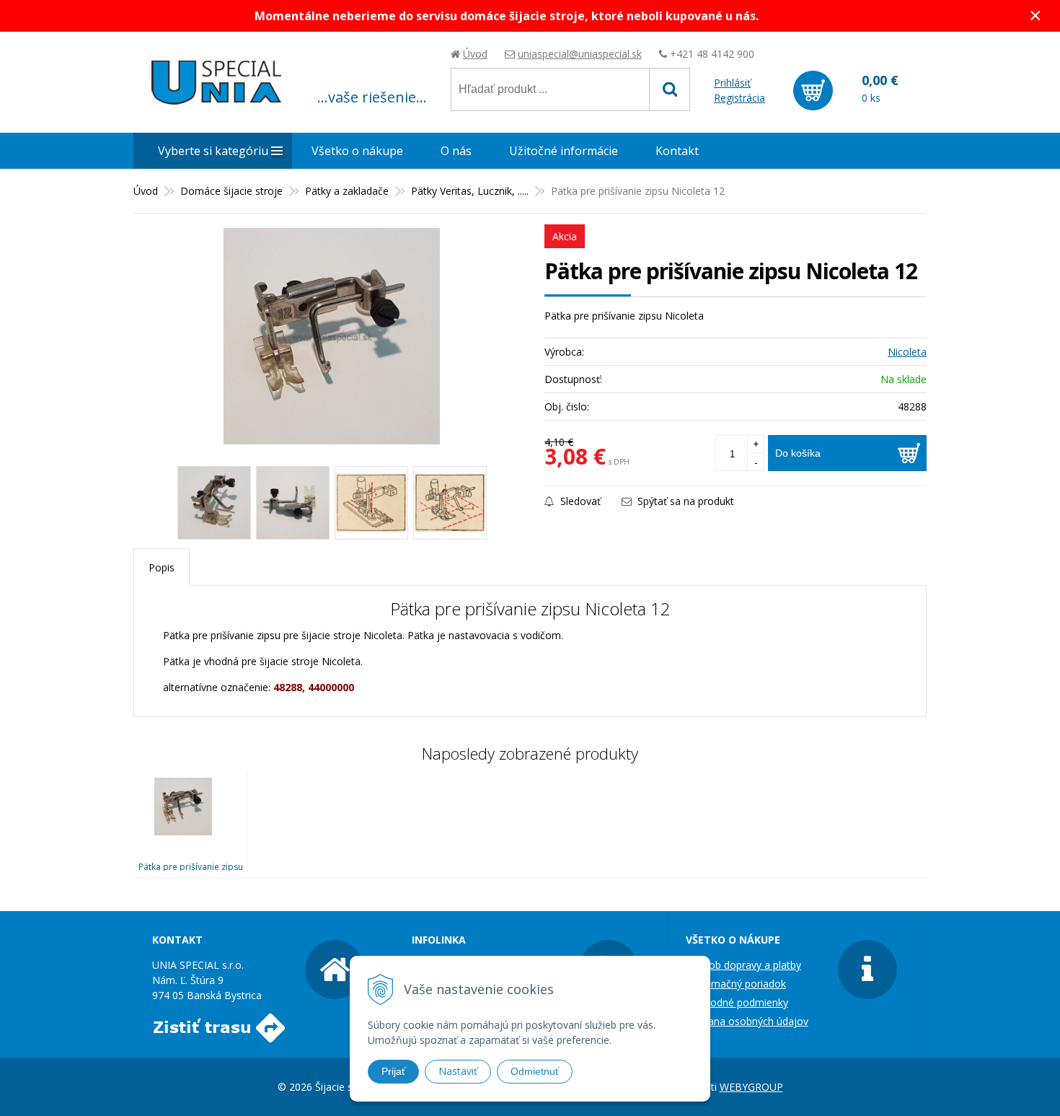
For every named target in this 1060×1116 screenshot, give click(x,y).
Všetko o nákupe (357, 151)
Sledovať (579, 501)
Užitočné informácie (563, 151)
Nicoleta (907, 352)
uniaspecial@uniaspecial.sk (580, 54)
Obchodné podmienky (737, 1002)
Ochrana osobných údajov (747, 1021)
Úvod (475, 54)
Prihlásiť (732, 82)
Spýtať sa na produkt (684, 501)
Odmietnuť (535, 1071)
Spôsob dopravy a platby (743, 965)
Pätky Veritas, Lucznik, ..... (470, 191)
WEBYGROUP (751, 1087)
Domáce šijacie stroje (231, 191)
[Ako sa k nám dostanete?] (219, 1035)
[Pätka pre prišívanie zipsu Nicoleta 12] (331, 336)
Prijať (393, 1071)
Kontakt (677, 151)
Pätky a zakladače (347, 191)
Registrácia (739, 98)
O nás (456, 151)
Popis (162, 567)
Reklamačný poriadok (736, 983)
